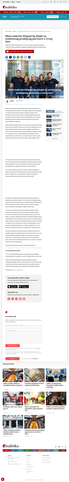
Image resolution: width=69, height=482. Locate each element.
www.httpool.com (18, 270)
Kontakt (28, 462)
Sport (29, 12)
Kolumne (13, 1)
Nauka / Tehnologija (55, 450)
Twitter (58, 2)
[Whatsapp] (18, 57)
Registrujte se (35, 358)
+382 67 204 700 (13, 461)
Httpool (7, 254)
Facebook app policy (29, 472)
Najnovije (6, 12)
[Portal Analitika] (9, 7)
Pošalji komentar (12, 345)
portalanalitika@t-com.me (15, 464)
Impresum (29, 457)
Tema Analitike (6, 1)
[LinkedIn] (24, 298)
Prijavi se (12, 358)
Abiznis (25, 12)
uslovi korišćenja (13, 349)
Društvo (15, 12)
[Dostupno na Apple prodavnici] (13, 286)
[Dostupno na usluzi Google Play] (24, 286)
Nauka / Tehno (52, 12)
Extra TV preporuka (46, 460)
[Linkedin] (14, 57)
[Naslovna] (2, 479)
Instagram (55, 2)
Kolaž (32, 12)
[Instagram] (12, 298)
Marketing (29, 464)
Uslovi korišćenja (30, 466)
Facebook (51, 2)
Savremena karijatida (62, 450)
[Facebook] (6, 57)
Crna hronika (19, 12)
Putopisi (18, 1)
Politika (10, 12)
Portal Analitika (8, 31)
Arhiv (28, 460)
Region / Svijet (36, 12)
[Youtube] (20, 298)
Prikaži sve (54, 138)
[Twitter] (10, 57)
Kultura (42, 12)
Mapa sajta (29, 469)
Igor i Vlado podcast (46, 457)
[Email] (25, 57)
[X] (16, 298)
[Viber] (21, 57)
